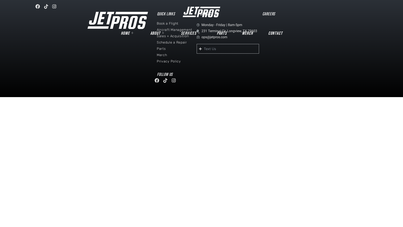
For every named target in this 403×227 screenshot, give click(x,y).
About (155, 33)
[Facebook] (39, 8)
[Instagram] (56, 8)
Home (125, 33)
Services (188, 33)
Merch (247, 33)
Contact (275, 33)
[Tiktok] (48, 8)
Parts (222, 33)
